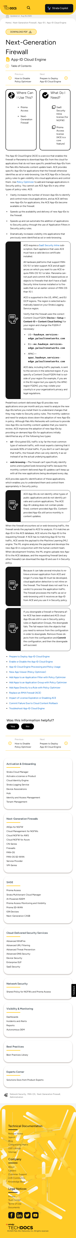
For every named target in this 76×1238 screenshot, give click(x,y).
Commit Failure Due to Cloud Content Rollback (33, 703)
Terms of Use (14, 1203)
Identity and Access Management (23, 797)
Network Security (18, 1094)
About (11, 1167)
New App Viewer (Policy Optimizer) (27, 672)
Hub (8, 793)
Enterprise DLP (13, 962)
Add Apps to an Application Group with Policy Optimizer (38, 682)
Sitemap (12, 1152)
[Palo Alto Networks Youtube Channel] (35, 1217)
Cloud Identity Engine (17, 780)
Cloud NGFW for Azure (18, 839)
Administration (16, 1097)
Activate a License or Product (21, 776)
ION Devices (12, 911)
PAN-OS (10, 852)
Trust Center (14, 1200)
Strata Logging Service (17, 784)
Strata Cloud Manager (17, 772)
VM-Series (11, 865)
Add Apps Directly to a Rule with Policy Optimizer (34, 687)
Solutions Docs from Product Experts (25, 1080)
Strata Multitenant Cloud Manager (23, 894)
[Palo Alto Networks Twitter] (27, 1217)
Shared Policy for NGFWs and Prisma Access (28, 991)
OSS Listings (14, 1148)
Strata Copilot (60, 8)
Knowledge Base (16, 1181)
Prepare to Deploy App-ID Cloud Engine (29, 656)
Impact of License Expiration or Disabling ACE (32, 697)
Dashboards (12, 1017)
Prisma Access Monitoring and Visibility (26, 903)
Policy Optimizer (25, 182)
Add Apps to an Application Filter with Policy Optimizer (37, 677)
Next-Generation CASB (18, 916)
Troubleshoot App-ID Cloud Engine (27, 708)
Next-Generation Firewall (24, 23)
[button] (73, 990)
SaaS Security (13, 966)
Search (11, 1137)
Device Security (14, 958)
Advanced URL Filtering (18, 945)
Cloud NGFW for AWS (17, 835)
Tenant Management (16, 801)
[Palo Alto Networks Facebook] (11, 1217)
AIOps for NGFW (14, 827)
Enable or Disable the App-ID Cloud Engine (31, 661)
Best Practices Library (17, 1055)
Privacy (11, 1196)
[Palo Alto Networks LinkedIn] (19, 1217)
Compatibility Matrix (18, 1144)
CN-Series (11, 844)
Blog (10, 1141)
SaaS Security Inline (49, 245)
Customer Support (17, 1174)
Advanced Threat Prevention (20, 949)
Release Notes (15, 1133)
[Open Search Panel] (28, 8)
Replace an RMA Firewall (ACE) (25, 692)
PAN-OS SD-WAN (15, 857)
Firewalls (10, 848)
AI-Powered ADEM (15, 899)
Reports (10, 1025)
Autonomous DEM (15, 1029)
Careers (12, 1170)
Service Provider (14, 861)
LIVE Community (16, 1178)
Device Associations (16, 789)
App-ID (41, 23)
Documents (14, 1207)
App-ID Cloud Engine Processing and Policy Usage (35, 666)
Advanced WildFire (15, 941)
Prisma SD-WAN (14, 907)
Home (8, 23)
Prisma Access (13, 890)
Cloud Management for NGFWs (22, 831)
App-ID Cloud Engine (56, 23)
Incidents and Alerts (16, 1021)
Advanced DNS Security (18, 954)
